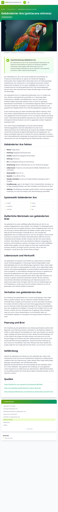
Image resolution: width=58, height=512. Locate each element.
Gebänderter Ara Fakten (9, 406)
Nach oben (30, 429)
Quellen (5, 425)
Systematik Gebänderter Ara (10, 408)
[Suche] (24, 2)
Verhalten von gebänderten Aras (11, 417)
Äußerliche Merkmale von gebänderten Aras (14, 411)
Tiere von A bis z (11, 9)
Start (4, 9)
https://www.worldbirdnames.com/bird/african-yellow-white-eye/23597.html (28, 392)
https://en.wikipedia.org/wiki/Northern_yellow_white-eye (22, 388)
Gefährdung (6, 422)
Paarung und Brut (8, 419)
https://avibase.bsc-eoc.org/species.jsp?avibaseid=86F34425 (23, 384)
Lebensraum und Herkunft (10, 414)
